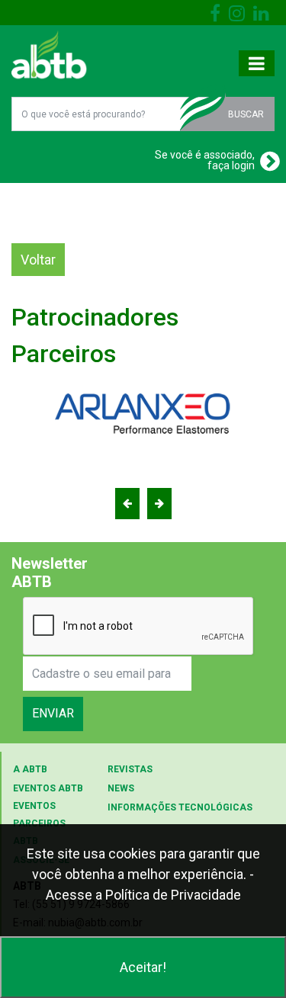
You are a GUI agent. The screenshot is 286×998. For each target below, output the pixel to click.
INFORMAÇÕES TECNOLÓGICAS (180, 807)
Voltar (38, 260)
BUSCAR (246, 114)
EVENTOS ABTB (48, 788)
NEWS (121, 788)
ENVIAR (53, 713)
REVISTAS (130, 769)
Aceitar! (143, 967)
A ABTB (30, 769)
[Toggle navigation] (257, 63)
